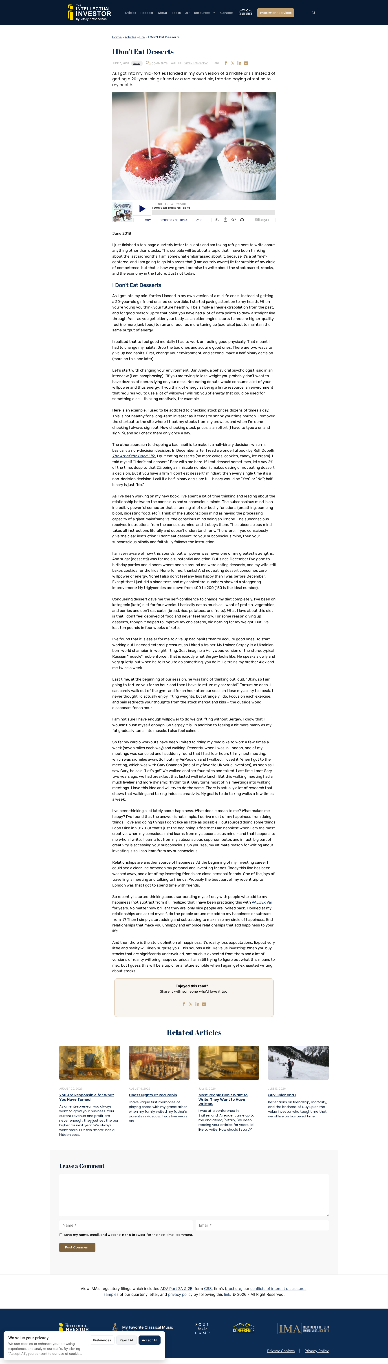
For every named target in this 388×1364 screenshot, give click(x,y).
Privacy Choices (281, 1351)
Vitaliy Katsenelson (196, 63)
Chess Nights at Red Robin (153, 1095)
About (162, 13)
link (227, 1294)
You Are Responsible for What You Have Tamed (86, 1097)
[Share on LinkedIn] (239, 63)
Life (142, 37)
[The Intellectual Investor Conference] (243, 1328)
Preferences (102, 1340)
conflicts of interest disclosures (278, 1288)
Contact (227, 13)
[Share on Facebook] (226, 63)
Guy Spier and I (282, 1095)
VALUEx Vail (262, 902)
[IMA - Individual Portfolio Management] (303, 1328)
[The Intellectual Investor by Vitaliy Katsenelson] (73, 1328)
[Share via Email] (246, 63)
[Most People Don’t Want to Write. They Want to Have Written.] (228, 1062)
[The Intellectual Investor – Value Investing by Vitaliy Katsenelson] (89, 12)
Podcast (147, 13)
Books (176, 13)
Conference (245, 13)
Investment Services (276, 13)
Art (187, 13)
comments (160, 63)
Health (136, 63)
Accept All (149, 1340)
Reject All (126, 1340)
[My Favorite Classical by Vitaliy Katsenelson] (141, 1328)
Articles (130, 13)
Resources (202, 13)
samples (111, 1294)
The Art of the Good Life (133, 456)
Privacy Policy (317, 1351)
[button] (313, 13)
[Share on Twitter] (232, 63)
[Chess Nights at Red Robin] (159, 1062)
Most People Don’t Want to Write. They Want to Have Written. (223, 1099)
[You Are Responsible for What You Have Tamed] (89, 1062)
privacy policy (180, 1294)
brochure (233, 1288)
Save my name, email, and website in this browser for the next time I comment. (128, 1235)
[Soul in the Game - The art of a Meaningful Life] (202, 1328)
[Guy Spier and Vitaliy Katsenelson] (298, 1062)
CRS (208, 1288)
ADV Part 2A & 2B (176, 1288)
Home (117, 37)
